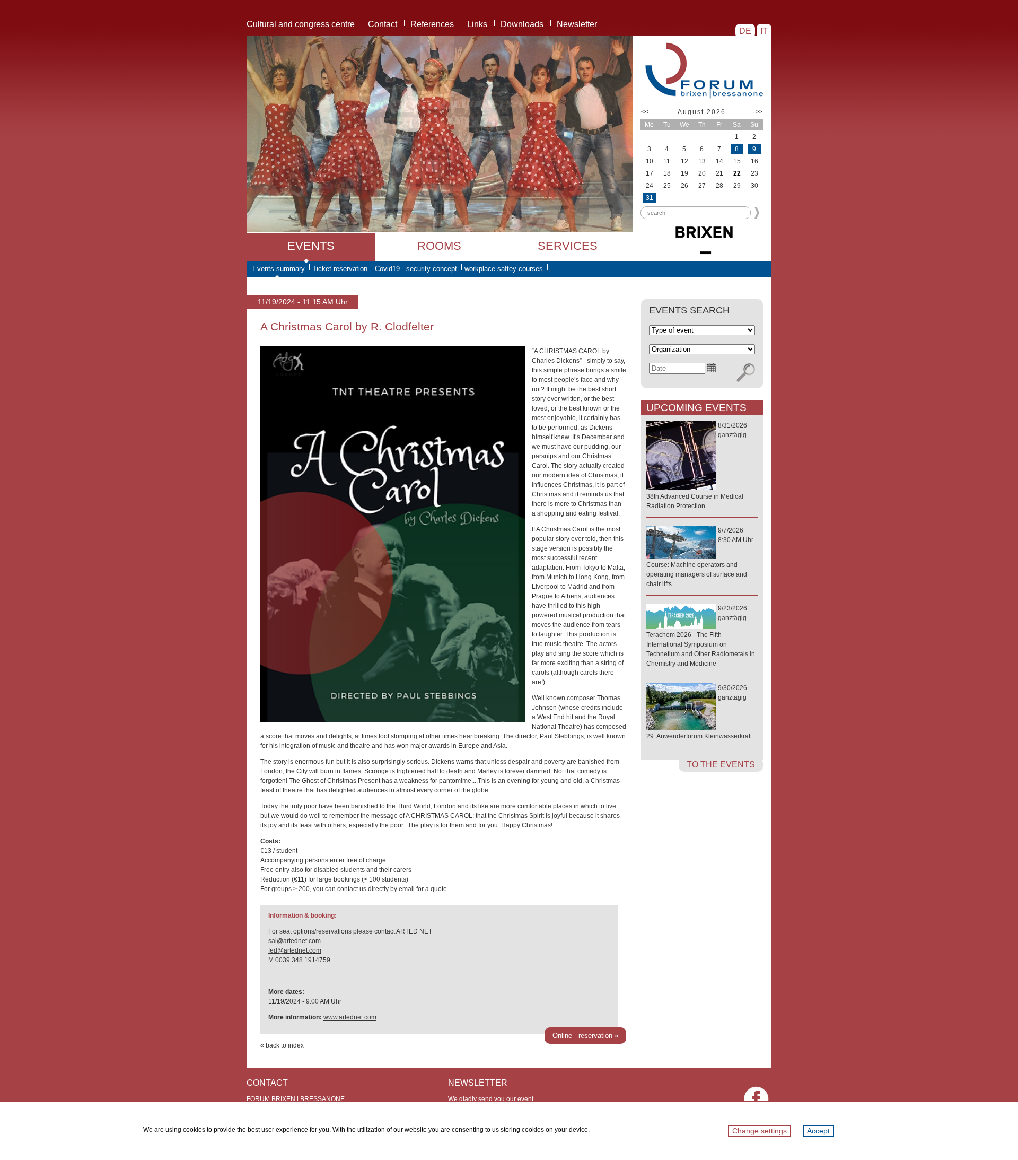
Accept (818, 1131)
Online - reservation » (585, 1036)
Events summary (278, 269)
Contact (382, 24)
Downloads (522, 24)
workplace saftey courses (503, 269)
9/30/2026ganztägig (699, 712)
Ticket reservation (339, 269)
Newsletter (577, 24)
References (432, 24)
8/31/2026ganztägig (696, 466)
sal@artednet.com (294, 941)
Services (568, 245)
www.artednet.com (349, 1017)
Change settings (759, 1131)
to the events (721, 764)
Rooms (439, 245)
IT (764, 31)
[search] (745, 372)
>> (759, 112)
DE (745, 31)
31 (649, 198)
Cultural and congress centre (301, 24)
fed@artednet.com (294, 950)
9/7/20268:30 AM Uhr (699, 557)
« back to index (282, 1045)
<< (644, 112)
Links (477, 24)
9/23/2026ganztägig (700, 636)
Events (311, 245)
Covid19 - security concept (416, 269)
